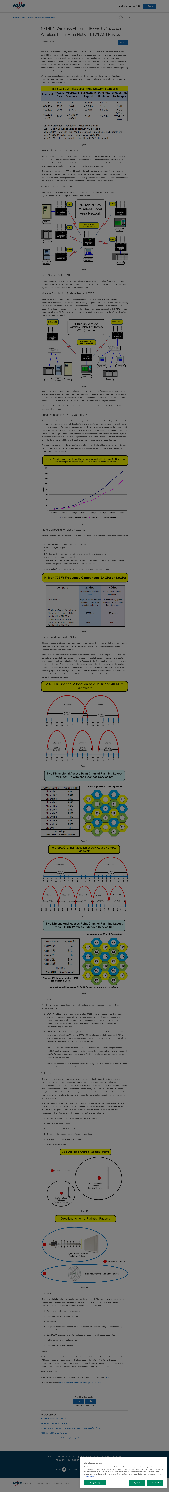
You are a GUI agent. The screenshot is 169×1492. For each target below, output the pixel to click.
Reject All (137, 1483)
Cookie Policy (89, 1476)
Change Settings (95, 1483)
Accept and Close (155, 1483)
